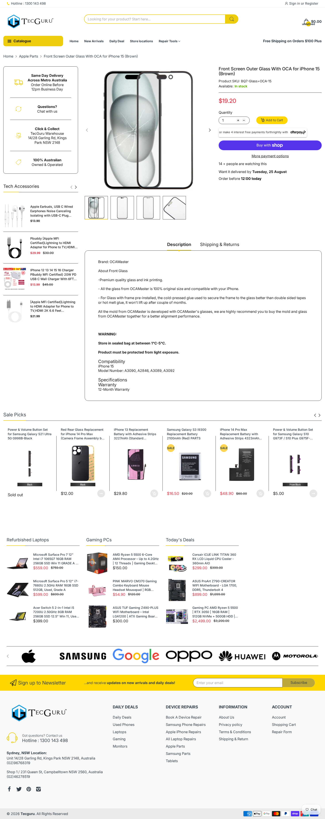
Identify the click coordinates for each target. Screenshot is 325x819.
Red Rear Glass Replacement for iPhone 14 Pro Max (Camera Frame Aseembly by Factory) (33, 434)
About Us (226, 717)
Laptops (119, 732)
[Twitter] (19, 789)
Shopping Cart (284, 724)
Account (279, 717)
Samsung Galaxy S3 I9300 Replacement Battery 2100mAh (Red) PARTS (137, 434)
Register (311, 3)
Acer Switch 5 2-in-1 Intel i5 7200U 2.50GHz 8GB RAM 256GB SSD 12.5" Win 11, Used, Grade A (56, 612)
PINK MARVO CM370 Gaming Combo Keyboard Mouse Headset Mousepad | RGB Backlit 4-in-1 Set (135, 585)
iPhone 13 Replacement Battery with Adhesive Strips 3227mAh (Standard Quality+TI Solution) (86, 434)
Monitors (120, 746)
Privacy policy (230, 724)
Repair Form (282, 732)
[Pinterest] (28, 789)
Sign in (295, 3)
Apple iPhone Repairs (183, 732)
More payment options (270, 156)
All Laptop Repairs (181, 739)
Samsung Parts (178, 753)
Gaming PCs (99, 539)
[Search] (231, 19)
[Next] (71, 187)
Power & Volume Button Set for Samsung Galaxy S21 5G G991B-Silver (297, 434)
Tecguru (28, 813)
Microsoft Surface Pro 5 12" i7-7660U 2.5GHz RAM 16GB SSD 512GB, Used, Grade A (55, 585)
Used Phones (123, 724)
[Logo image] (30, 656)
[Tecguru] (31, 21)
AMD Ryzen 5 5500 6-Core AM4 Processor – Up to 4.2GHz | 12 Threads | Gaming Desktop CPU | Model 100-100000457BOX (136, 559)
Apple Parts (175, 746)
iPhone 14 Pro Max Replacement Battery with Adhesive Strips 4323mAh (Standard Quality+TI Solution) (190, 434)
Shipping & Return (233, 739)
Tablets (172, 761)
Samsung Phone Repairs (186, 724)
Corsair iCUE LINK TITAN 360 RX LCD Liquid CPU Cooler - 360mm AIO (214, 559)
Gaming (119, 739)
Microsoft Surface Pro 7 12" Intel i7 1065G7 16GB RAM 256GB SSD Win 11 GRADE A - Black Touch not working (55, 559)
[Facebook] (9, 789)
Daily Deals (122, 717)
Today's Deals (180, 539)
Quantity (225, 112)
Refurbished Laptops (28, 539)
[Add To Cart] (105, 493)
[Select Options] (52, 493)
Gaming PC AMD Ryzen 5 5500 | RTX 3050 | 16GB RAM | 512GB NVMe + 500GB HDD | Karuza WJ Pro (215, 612)
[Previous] (76, 187)
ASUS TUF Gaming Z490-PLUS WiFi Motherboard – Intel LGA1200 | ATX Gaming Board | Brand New (136, 612)
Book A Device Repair (184, 717)
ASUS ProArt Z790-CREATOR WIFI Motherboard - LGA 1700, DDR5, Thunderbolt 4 (214, 585)
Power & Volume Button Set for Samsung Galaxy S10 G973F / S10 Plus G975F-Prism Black (244, 434)
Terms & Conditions (235, 732)
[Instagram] (38, 789)
